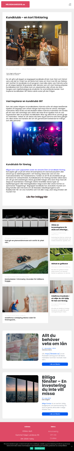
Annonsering (53, 431)
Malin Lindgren (21, 315)
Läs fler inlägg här (37, 197)
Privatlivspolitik (39, 448)
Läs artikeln (55, 364)
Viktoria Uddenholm (22, 276)
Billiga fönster (47, 403)
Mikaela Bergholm (22, 238)
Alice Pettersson (29, 69)
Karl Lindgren (46, 400)
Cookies (53, 438)
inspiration (63, 69)
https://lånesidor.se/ (52, 354)
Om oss (53, 435)
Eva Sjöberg (66, 267)
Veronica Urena (47, 350)
